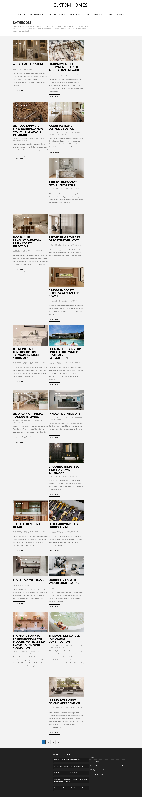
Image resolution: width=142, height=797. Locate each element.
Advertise (93, 753)
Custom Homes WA (26, 532)
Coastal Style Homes (66, 301)
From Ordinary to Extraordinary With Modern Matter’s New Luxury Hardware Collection (29, 641)
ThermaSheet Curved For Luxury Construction (64, 638)
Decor (45, 421)
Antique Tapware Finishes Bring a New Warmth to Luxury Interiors (28, 130)
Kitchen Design (62, 75)
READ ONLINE (98, 14)
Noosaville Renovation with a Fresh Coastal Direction (27, 242)
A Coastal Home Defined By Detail (61, 127)
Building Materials (56, 246)
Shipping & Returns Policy (97, 770)
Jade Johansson (21, 68)
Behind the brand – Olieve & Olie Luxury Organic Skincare (72, 787)
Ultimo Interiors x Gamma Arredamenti (64, 702)
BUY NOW (109, 14)
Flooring (79, 587)
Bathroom (34, 68)
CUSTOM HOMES (21, 14)
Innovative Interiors (64, 413)
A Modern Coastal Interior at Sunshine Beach (64, 293)
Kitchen (52, 75)
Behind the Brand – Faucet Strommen (63, 183)
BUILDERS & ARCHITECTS (37, 14)
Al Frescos (34, 584)
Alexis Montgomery (59, 74)
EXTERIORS (62, 14)
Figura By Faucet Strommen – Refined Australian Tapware (64, 67)
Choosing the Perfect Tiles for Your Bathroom (65, 469)
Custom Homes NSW (62, 134)
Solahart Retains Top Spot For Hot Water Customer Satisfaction (65, 353)
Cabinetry (25, 252)
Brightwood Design (57, 419)
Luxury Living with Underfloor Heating (64, 581)
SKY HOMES (86, 14)
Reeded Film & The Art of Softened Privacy (64, 239)
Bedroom (16, 252)
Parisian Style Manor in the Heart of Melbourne (71, 766)
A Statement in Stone (28, 64)
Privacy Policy (94, 766)
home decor (18, 422)
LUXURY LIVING (75, 14)
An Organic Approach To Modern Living (29, 415)
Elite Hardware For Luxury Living (63, 525)
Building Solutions (73, 246)
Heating (58, 363)
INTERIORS (52, 14)
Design (78, 188)
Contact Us (93, 757)
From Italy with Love (28, 579)
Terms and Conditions (96, 774)
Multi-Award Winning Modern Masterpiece (69, 759)
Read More (19, 90)
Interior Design (28, 69)
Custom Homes (94, 761)
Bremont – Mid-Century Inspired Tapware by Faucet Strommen (27, 353)
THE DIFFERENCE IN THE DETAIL (28, 525)
